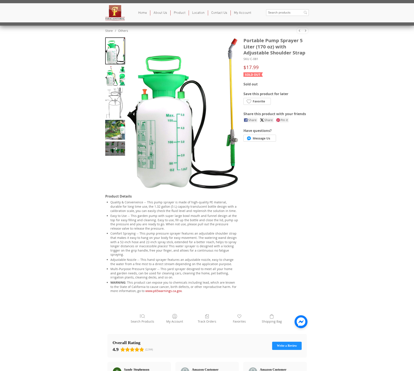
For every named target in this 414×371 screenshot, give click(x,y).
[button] (180, 12)
